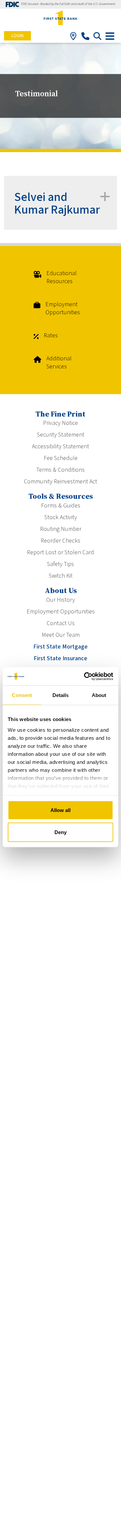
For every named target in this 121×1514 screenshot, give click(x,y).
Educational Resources (61, 277)
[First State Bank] (60, 18)
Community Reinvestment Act (60, 481)
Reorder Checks (60, 541)
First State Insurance (60, 658)
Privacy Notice (60, 423)
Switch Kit (61, 576)
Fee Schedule (61, 458)
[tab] (60, 203)
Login (17, 35)
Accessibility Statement (60, 446)
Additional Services (59, 362)
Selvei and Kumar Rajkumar (57, 203)
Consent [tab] (22, 695)
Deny (60, 832)
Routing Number (60, 529)
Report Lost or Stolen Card (60, 552)
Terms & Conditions (60, 470)
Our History (60, 600)
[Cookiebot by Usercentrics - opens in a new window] (85, 676)
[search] (97, 37)
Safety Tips (60, 564)
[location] (73, 37)
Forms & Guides (60, 505)
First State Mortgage (60, 647)
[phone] (85, 37)
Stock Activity (60, 517)
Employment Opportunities (62, 308)
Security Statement (60, 435)
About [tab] (99, 695)
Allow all (60, 810)
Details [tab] (60, 695)
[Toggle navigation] (110, 36)
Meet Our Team (61, 635)
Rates (51, 335)
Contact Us (61, 623)
